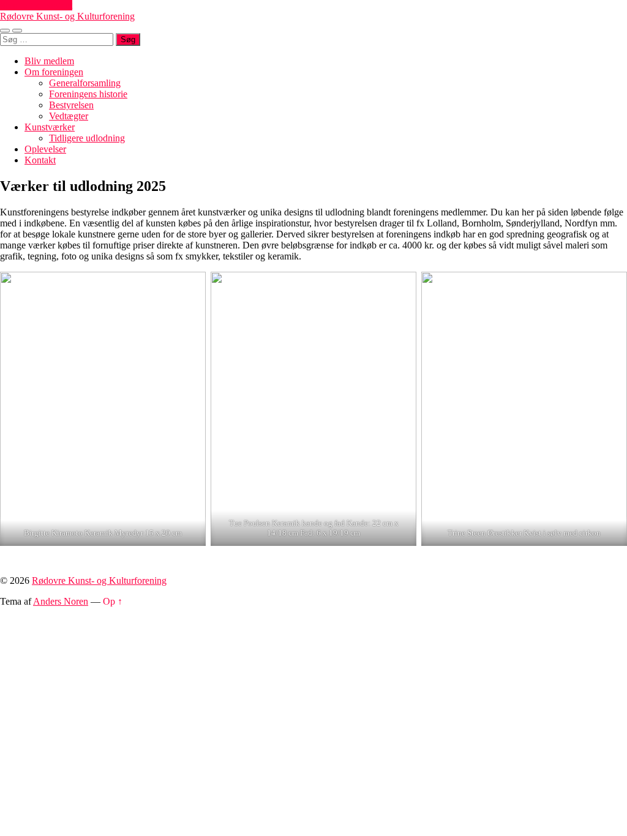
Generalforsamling (85, 83)
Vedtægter (68, 116)
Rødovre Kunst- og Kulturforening (67, 16)
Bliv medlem (49, 61)
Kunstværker (49, 127)
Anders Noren (60, 601)
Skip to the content (36, 5)
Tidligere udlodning (87, 138)
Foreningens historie (88, 94)
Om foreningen (53, 72)
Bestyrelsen (71, 105)
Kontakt (40, 160)
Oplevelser (45, 149)
